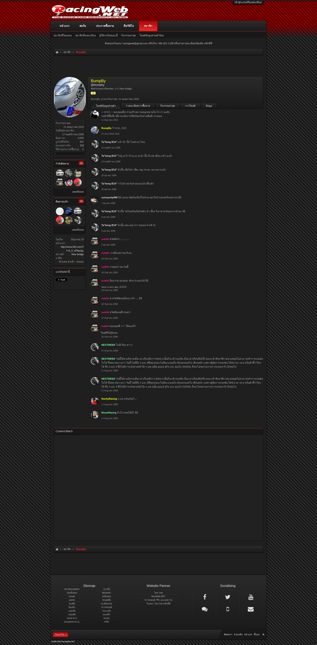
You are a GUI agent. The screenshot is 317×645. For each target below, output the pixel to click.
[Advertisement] (156, 486)
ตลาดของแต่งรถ (71, 589)
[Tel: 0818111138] (227, 609)
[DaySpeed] (69, 173)
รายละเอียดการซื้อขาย (138, 105)
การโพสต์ (190, 105)
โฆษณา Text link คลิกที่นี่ (158, 603)
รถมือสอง (106, 596)
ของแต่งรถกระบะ (72, 622)
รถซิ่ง (106, 622)
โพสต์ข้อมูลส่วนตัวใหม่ (152, 35)
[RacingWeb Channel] (250, 597)
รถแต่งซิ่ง (106, 600)
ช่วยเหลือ (238, 634)
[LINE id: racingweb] (204, 609)
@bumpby (97, 85)
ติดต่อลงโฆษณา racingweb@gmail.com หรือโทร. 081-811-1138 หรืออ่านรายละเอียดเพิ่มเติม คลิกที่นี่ (158, 43)
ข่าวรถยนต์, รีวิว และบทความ (158, 600)
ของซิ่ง (72, 603)
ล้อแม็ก (72, 607)
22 (81, 163)
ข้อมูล (209, 105)
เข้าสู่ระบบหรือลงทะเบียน (248, 2)
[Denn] (60, 173)
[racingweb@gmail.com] (250, 609)
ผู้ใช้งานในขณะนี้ (108, 35)
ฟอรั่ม (82, 25)
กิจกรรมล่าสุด (167, 105)
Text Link (158, 592)
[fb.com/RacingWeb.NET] (204, 597)
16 (81, 201)
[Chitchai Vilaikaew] (77, 182)
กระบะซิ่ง (106, 611)
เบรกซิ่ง (72, 611)
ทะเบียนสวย (106, 603)
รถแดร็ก (106, 614)
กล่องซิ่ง (72, 614)
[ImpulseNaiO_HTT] (69, 220)
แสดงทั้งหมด (78, 192)
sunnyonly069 (109, 197)
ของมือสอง (72, 592)
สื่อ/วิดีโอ (129, 25)
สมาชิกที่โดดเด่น (63, 35)
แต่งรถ (72, 600)
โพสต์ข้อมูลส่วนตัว (106, 105)
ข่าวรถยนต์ (106, 607)
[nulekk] (60, 182)
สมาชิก (148, 25)
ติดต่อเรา (228, 634)
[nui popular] (60, 211)
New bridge (77, 254)
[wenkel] (69, 211)
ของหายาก (72, 618)
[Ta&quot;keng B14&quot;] (77, 220)
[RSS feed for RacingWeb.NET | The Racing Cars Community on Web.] (264, 631)
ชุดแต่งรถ (106, 592)
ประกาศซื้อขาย (105, 25)
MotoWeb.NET (158, 596)
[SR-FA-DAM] (77, 173)
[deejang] (69, 182)
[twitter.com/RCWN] (227, 597)
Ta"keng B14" (109, 142)
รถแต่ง (72, 596)
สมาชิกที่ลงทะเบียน (85, 35)
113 (82, 145)
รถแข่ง (106, 618)
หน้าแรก (65, 25)
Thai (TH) (59, 634)
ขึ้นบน (257, 634)
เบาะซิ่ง (106, 589)
